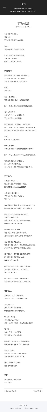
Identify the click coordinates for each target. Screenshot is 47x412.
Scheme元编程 (11, 391)
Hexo (13, 408)
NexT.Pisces (33, 408)
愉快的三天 (37, 391)
